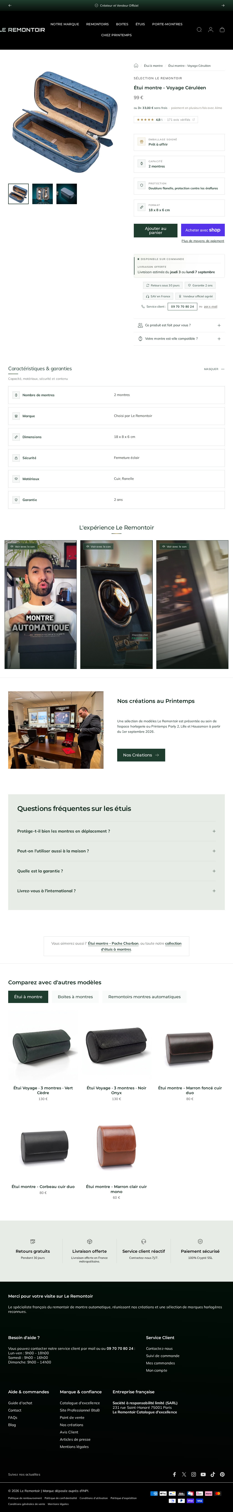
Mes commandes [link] (160, 1363)
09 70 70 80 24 (182, 306)
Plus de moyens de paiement (203, 241)
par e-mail (210, 306)
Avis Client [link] (69, 1432)
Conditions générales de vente (26, 1504)
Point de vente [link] (72, 1417)
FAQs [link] (12, 1417)
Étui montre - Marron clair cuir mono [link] (116, 1189)
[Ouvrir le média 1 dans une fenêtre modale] (66, 121)
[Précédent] (10, 5)
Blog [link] (12, 1424)
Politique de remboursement (25, 1498)
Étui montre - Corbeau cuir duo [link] (43, 1186)
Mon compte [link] (156, 1370)
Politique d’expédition (124, 1498)
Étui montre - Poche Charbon (113, 943)
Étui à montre (153, 65)
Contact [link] (15, 1410)
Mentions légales (58, 1504)
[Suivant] (223, 5)
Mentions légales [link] (74, 1446)
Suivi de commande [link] (163, 1355)
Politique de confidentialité (61, 1498)
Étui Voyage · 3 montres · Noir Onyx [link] (116, 1090)
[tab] (28, 997)
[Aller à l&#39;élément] (18, 194)
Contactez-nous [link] (159, 1348)
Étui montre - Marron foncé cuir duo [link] (190, 1090)
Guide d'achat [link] (20, 1403)
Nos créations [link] (71, 1424)
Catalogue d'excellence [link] (80, 1403)
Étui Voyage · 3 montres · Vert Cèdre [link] (43, 1090)
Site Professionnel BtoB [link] (80, 1410)
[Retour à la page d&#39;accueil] (136, 65)
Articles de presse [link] (75, 1439)
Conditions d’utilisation (94, 1498)
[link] (43, 1045)
